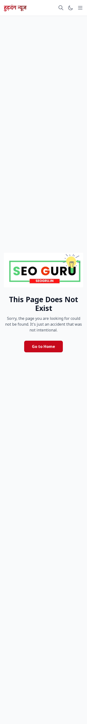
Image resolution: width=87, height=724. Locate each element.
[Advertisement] (43, 32)
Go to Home (43, 346)
